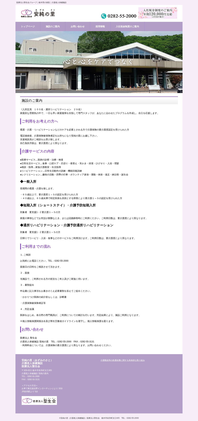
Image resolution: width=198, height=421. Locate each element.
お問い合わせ (78, 26)
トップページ (28, 26)
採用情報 (100, 26)
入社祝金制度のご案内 (127, 26)
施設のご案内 (53, 26)
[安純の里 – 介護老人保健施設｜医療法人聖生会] (38, 13)
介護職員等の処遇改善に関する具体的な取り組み (123, 360)
